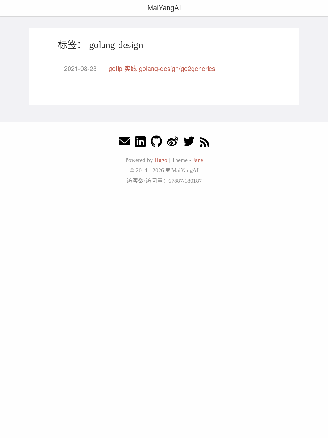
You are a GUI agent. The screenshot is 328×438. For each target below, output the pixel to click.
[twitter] (189, 143)
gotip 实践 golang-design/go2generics (162, 68)
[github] (156, 143)
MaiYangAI (164, 8)
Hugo (160, 160)
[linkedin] (140, 143)
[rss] (204, 143)
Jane (198, 160)
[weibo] (172, 143)
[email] (124, 143)
